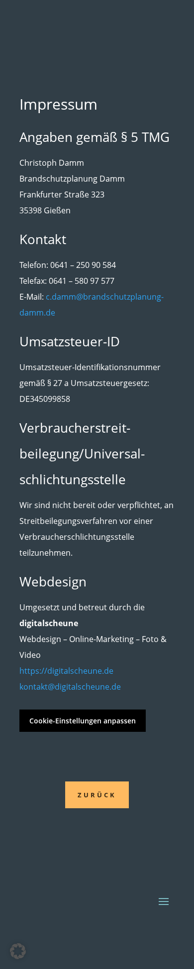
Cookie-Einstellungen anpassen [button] (82, 720)
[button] (18, 951)
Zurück (97, 794)
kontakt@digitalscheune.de (70, 686)
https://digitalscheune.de (66, 670)
